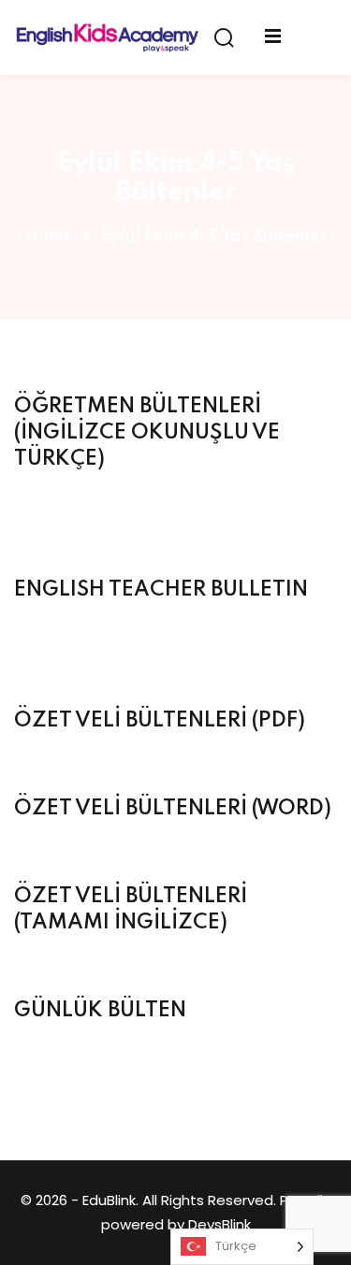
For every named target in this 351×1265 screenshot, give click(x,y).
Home (49, 236)
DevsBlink (219, 1224)
